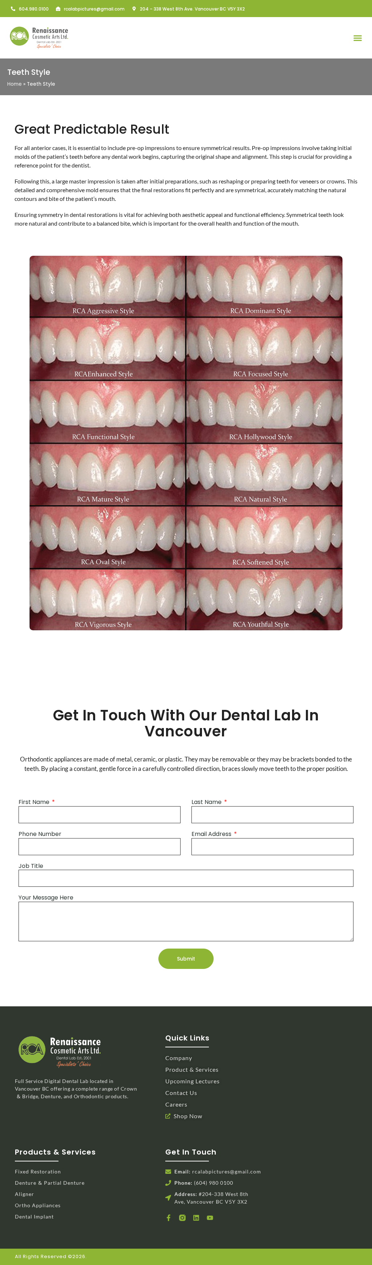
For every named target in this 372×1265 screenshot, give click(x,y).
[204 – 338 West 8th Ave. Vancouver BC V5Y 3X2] (134, 9)
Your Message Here (46, 898)
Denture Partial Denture (50, 1182)
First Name (35, 802)
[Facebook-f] (168, 1218)
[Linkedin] (196, 1218)
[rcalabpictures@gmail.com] (58, 9)
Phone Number (40, 834)
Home (14, 84)
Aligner (24, 1194)
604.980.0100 (34, 9)
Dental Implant (34, 1216)
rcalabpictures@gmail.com (94, 9)
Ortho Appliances (38, 1205)
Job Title (31, 866)
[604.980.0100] (13, 9)
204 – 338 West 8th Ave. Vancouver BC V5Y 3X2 (192, 9)
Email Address (212, 834)
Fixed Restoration (38, 1171)
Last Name (207, 802)
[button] (358, 38)
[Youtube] (210, 1218)
